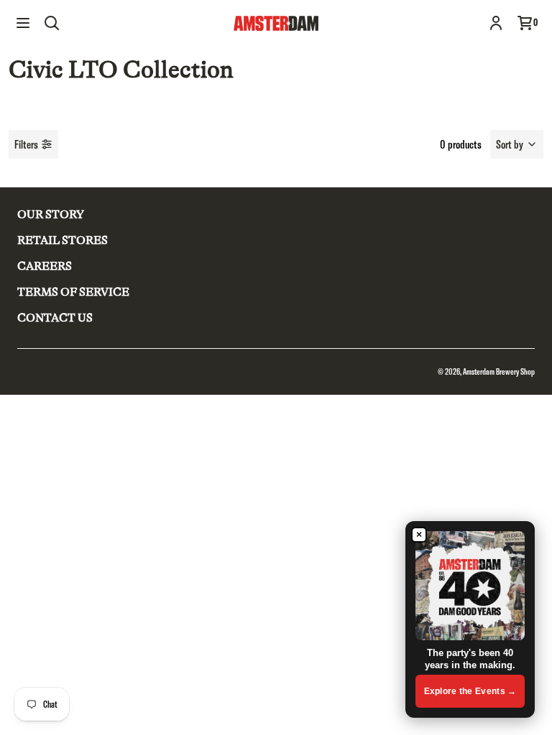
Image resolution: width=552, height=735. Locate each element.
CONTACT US (55, 318)
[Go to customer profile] (496, 23)
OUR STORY (50, 214)
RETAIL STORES (62, 240)
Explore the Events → (470, 691)
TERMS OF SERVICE (73, 292)
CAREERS (44, 266)
